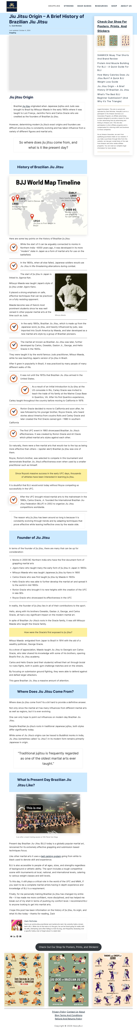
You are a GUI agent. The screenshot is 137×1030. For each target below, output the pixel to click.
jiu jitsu (26, 106)
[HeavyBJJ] (11, 6)
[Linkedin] (14, 936)
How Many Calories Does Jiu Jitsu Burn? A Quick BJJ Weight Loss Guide (113, 78)
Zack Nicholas (17, 26)
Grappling (12, 33)
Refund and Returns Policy (68, 1018)
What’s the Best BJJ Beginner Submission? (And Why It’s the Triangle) (112, 98)
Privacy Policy (59, 1011)
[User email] (20, 936)
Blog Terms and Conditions (68, 1015)
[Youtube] (11, 936)
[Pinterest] (17, 936)
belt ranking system (51, 856)
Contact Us (72, 1011)
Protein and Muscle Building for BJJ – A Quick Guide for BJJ (113, 66)
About (82, 1011)
